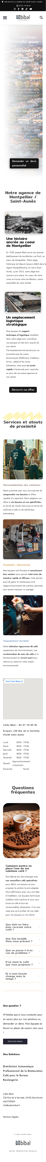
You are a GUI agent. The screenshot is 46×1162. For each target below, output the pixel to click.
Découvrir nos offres (23, 390)
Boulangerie (10, 1080)
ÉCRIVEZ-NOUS (15, 1041)
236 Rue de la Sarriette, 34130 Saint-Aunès (23, 2)
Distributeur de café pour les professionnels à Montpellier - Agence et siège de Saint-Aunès (24, 55)
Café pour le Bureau (15, 1075)
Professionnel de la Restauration (23, 1071)
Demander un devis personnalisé (24, 163)
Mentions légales (10, 1116)
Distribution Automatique (18, 1066)
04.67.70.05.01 (25, 6)
